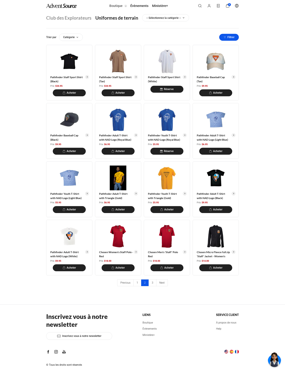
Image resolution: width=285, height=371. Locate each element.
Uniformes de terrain (116, 18)
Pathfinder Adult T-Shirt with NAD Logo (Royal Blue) (115, 137)
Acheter (71, 92)
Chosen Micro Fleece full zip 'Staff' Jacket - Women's (213, 254)
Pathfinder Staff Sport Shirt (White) (164, 79)
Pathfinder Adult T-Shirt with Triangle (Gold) (113, 196)
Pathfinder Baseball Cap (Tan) (211, 79)
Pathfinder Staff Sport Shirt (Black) (66, 79)
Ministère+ (160, 6)
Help (218, 328)
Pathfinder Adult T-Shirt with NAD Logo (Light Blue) (212, 137)
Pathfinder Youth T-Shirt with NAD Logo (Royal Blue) (164, 137)
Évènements (139, 6)
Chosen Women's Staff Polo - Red (116, 254)
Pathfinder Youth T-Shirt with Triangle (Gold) (162, 196)
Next (162, 282)
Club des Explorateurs (68, 18)
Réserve (169, 89)
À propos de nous (226, 322)
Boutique (116, 6)
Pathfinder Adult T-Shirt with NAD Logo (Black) (211, 196)
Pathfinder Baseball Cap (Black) (64, 137)
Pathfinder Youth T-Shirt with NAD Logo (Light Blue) (66, 196)
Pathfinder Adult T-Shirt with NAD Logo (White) (64, 254)
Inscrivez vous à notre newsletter (81, 336)
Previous (125, 282)
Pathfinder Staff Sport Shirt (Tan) (115, 79)
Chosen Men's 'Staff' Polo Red (163, 254)
